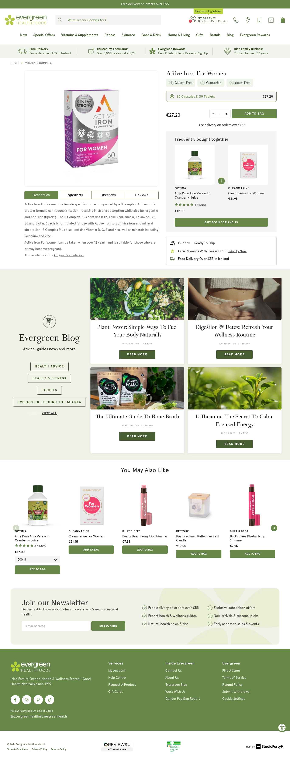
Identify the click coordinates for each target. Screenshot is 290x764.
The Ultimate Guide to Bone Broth (137, 416)
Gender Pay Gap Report (182, 699)
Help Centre (117, 678)
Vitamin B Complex (38, 63)
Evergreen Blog (176, 685)
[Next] (274, 528)
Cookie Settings (233, 699)
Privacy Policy (39, 749)
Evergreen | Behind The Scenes (49, 402)
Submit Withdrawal (236, 692)
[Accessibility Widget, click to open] (282, 727)
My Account (116, 671)
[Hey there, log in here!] (193, 20)
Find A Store (231, 671)
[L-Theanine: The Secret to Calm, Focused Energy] (235, 388)
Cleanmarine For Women (246, 193)
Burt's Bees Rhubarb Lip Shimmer (247, 538)
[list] (145, 528)
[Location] (247, 20)
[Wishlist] (259, 20)
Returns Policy (58, 749)
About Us (172, 678)
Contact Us (173, 671)
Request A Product (122, 685)
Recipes (49, 390)
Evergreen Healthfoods (28, 744)
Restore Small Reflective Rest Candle (197, 538)
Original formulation (69, 255)
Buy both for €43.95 (221, 222)
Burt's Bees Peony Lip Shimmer (145, 536)
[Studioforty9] (264, 747)
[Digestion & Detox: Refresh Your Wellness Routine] (235, 299)
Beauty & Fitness (49, 378)
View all (49, 413)
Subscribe (108, 625)
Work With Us (175, 692)
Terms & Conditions (17, 749)
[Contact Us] (236, 20)
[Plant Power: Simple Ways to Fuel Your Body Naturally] (137, 299)
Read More (137, 354)
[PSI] (173, 751)
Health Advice (49, 366)
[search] (59, 20)
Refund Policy (232, 685)
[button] (195, 205)
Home (14, 63)
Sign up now (237, 251)
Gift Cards (115, 692)
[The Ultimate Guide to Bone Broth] (137, 388)
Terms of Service (234, 678)
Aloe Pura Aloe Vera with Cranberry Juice (192, 195)
